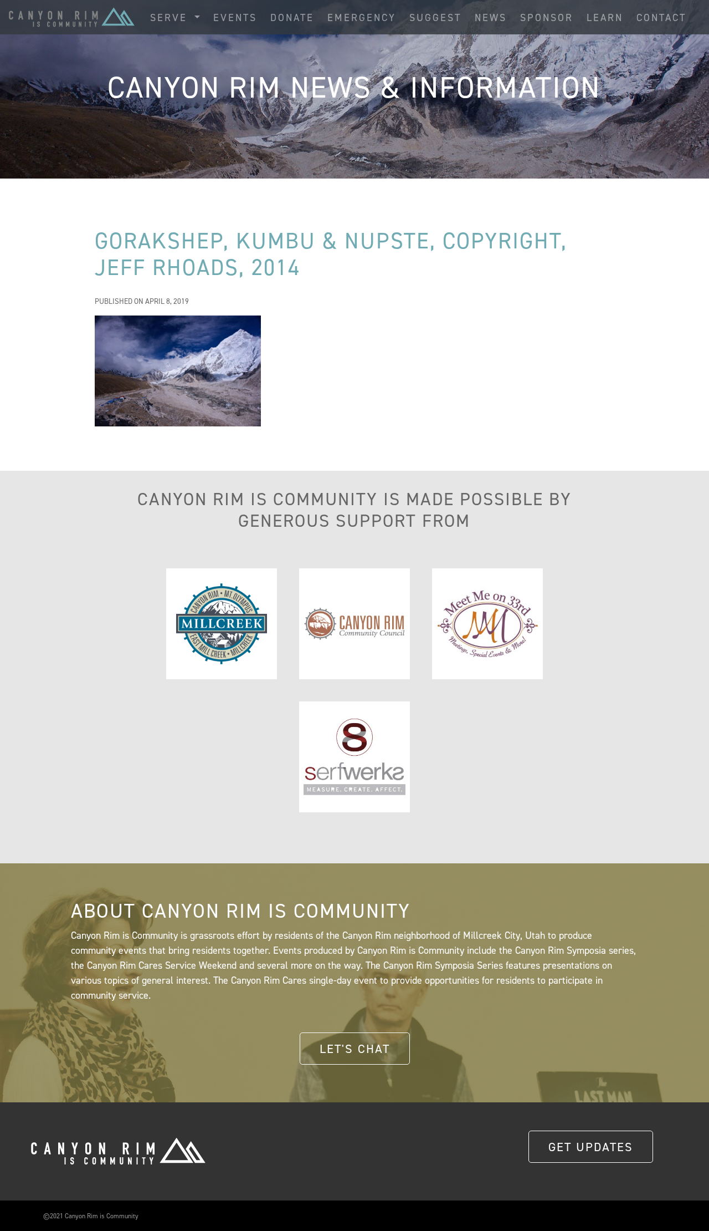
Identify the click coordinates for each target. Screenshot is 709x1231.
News (491, 17)
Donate (292, 17)
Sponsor (546, 17)
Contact (661, 17)
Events (235, 17)
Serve (171, 17)
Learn (605, 17)
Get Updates (590, 1147)
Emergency (361, 17)
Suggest (435, 17)
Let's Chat (355, 1048)
